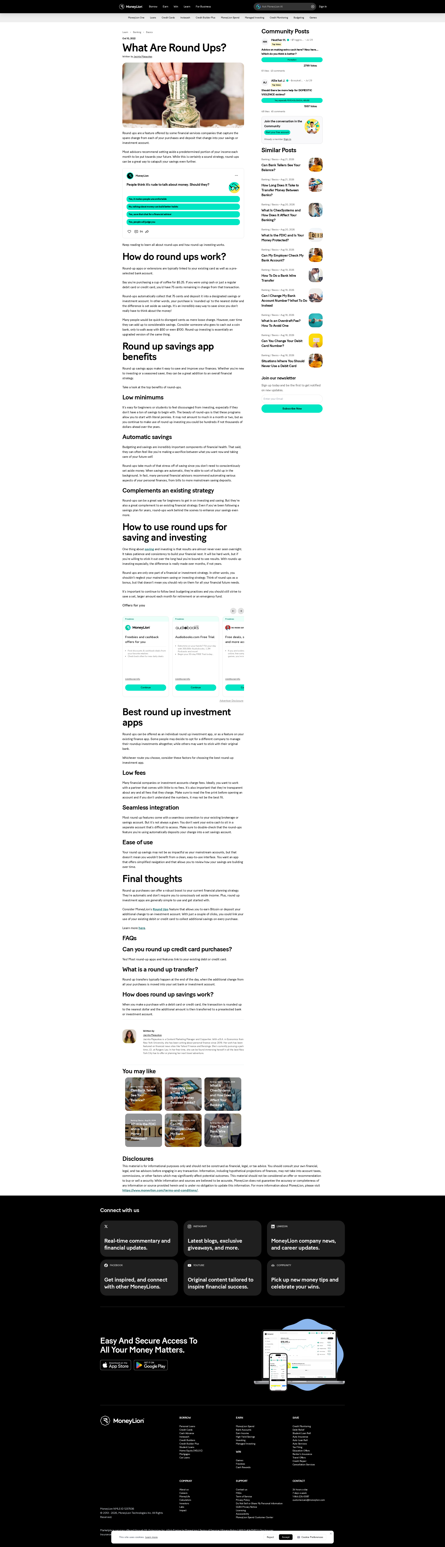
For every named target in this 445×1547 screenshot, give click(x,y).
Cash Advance (186, 1433)
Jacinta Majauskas (143, 56)
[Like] (129, 231)
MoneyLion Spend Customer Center (254, 1517)
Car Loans (184, 1457)
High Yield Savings (245, 1436)
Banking (137, 32)
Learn (125, 32)
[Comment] (136, 231)
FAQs (238, 1493)
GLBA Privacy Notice (246, 1506)
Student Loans (186, 1447)
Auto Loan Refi (300, 1440)
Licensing (241, 1510)
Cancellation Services (304, 1464)
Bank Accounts (243, 1429)
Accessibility (242, 1513)
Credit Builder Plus (189, 1443)
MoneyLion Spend (245, 1426)
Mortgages (184, 1454)
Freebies (240, 1463)
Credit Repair (299, 1461)
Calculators (185, 1500)
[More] (236, 175)
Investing (240, 1440)
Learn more (151, 1537)
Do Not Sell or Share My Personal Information (259, 1503)
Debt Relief (298, 1429)
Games (239, 1460)
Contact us (241, 1489)
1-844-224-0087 (301, 1496)
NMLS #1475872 (248, 1530)
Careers (183, 1493)
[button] (310, 1537)
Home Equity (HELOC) (191, 1450)
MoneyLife (184, 1496)
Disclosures (266, 1530)
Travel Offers (299, 1457)
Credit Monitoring (302, 1426)
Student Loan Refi (302, 1433)
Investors (184, 1503)
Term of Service (244, 1496)
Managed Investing (245, 1443)
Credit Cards (186, 1429)
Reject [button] (270, 1537)
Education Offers (301, 1450)
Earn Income (242, 1433)
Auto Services (300, 1443)
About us (184, 1489)
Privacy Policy (243, 1500)
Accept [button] (286, 1537)
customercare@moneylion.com (309, 1500)
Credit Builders (187, 1440)
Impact (182, 1510)
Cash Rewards (243, 1467)
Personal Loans (187, 1426)
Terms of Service (209, 1530)
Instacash (184, 1436)
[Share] (147, 231)
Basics (149, 32)
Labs (181, 1506)
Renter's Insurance (302, 1454)
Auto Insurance (300, 1436)
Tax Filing (297, 1447)
